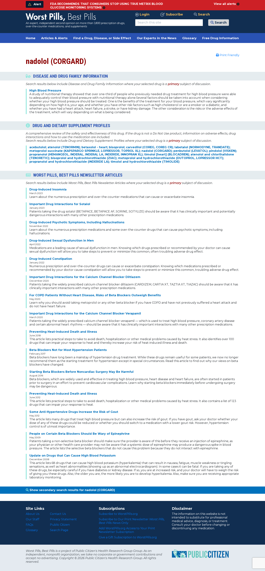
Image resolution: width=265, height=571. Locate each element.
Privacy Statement (63, 519)
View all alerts (225, 4)
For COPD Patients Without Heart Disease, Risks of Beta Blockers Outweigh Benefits (95, 295)
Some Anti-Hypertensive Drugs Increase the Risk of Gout (73, 412)
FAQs (29, 524)
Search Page (59, 530)
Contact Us (58, 514)
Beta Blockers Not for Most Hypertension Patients (68, 350)
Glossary (189, 38)
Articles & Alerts (54, 38)
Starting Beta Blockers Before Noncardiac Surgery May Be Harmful (81, 372)
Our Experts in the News (156, 38)
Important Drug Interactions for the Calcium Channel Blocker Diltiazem (84, 277)
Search (203, 14)
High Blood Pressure (45, 90)
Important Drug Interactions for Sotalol (59, 204)
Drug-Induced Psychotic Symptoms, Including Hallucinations (76, 222)
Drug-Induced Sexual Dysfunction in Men (61, 240)
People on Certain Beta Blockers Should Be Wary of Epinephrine (79, 433)
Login (144, 14)
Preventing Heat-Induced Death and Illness (63, 331)
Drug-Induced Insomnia (48, 189)
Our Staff (32, 519)
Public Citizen (60, 524)
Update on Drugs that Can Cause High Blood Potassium (72, 455)
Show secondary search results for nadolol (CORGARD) (72, 490)
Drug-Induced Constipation (50, 258)
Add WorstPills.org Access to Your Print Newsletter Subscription (127, 530)
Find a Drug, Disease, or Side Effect (102, 38)
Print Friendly (229, 55)
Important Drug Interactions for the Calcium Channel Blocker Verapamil (85, 313)
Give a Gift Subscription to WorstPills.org (128, 537)
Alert (37, 4)
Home (30, 38)
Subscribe (174, 14)
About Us (32, 514)
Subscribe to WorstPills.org (118, 514)
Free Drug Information (220, 38)
